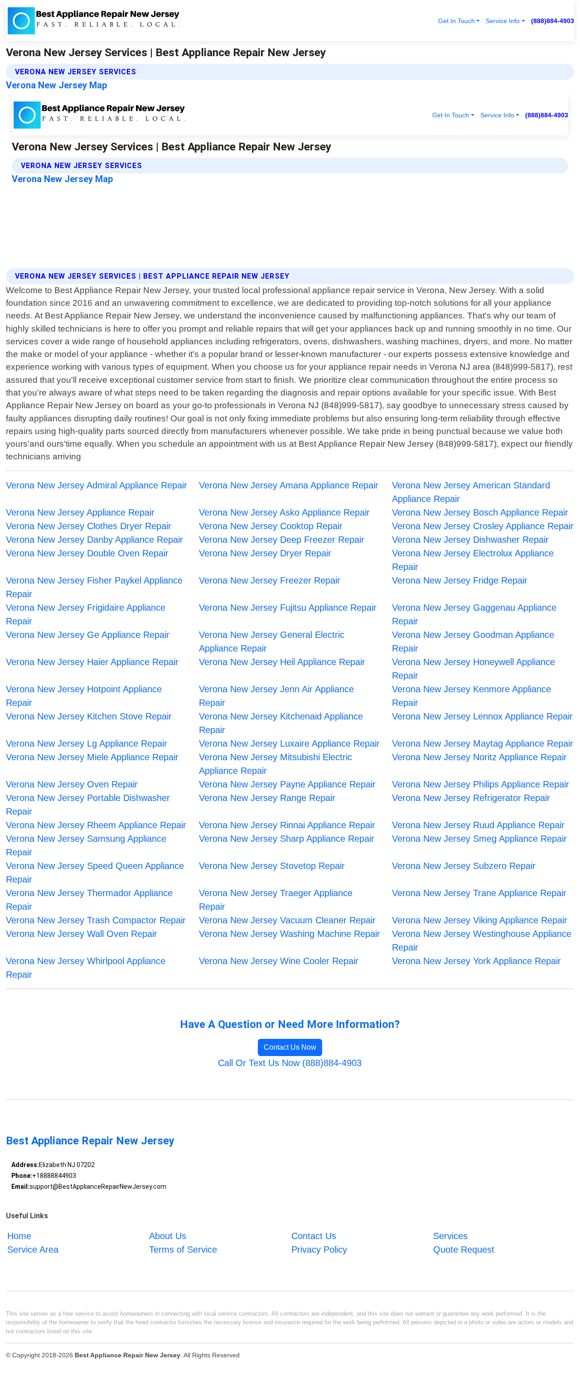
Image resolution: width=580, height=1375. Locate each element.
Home (19, 1236)
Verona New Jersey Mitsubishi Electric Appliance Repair (275, 764)
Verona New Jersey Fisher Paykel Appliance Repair (94, 587)
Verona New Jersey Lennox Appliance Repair (482, 716)
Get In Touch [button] (456, 20)
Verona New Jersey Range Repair (267, 798)
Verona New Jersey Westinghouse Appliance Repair (481, 940)
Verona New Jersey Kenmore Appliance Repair (471, 696)
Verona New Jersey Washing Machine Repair (289, 934)
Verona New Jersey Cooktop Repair (271, 526)
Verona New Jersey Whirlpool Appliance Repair (85, 967)
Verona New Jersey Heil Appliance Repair (282, 662)
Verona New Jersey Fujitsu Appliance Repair (288, 608)
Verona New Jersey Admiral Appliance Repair (96, 485)
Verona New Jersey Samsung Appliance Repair (86, 845)
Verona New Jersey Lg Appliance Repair (86, 743)
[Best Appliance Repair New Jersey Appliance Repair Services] (94, 21)
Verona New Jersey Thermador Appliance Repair (89, 900)
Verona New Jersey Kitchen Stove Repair (89, 716)
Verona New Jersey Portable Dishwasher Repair (88, 804)
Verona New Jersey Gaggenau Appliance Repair (474, 614)
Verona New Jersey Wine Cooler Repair (278, 961)
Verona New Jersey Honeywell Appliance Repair (473, 668)
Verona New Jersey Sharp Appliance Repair (286, 839)
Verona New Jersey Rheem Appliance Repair (96, 825)
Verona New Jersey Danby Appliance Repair (94, 540)
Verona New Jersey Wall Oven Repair (81, 934)
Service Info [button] (503, 20)
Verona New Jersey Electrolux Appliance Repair (473, 560)
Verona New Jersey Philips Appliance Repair (480, 784)
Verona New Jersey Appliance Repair (80, 512)
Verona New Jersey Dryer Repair (265, 553)
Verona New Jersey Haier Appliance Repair (92, 662)
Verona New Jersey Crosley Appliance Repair (483, 526)
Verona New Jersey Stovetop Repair (272, 866)
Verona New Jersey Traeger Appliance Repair (276, 900)
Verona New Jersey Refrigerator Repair (471, 798)
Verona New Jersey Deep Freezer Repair (281, 540)
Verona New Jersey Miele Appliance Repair (92, 757)
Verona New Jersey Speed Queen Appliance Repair (95, 872)
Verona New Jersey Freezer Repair (269, 580)
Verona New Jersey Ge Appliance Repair (87, 635)
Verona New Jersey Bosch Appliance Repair (480, 512)
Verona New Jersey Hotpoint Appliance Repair (84, 696)
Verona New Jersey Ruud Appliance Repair (478, 825)
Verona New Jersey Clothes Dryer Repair (88, 526)
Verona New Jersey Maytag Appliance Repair (482, 743)
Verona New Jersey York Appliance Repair (476, 961)
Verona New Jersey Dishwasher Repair (470, 540)
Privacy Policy (319, 1249)
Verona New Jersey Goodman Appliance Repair (473, 641)
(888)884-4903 (552, 20)
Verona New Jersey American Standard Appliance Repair (471, 492)
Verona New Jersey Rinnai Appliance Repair (287, 825)
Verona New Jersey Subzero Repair (464, 866)
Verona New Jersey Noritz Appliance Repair (479, 757)
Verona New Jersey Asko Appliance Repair (284, 512)
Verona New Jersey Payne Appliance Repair (287, 784)
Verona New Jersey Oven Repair (72, 784)
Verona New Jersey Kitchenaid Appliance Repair (281, 723)
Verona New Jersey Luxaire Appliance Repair (289, 743)
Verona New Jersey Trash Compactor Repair (96, 920)
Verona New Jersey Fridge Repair (459, 580)
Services (450, 1236)
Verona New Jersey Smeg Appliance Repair (479, 839)
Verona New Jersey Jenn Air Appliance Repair (276, 696)
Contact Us (313, 1236)
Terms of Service (183, 1249)
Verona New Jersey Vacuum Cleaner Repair (287, 920)
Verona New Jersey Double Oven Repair (87, 553)
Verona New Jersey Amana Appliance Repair (288, 485)
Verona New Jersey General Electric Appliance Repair (271, 641)
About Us (167, 1236)
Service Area (32, 1249)
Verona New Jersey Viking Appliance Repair (479, 920)
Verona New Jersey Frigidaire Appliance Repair (85, 614)
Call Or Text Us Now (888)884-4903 (290, 1063)
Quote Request (463, 1249)
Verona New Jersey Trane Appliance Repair (479, 893)
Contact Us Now (290, 1047)
